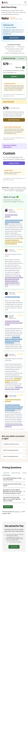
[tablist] (14, 473)
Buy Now (14, 76)
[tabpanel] (14, 492)
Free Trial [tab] (6, 473)
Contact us (17, 511)
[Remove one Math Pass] (12, 67)
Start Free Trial (14, 38)
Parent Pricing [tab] (15, 473)
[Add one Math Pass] (23, 67)
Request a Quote (14, 163)
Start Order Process (14, 120)
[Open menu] (25, 2)
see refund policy (19, 190)
